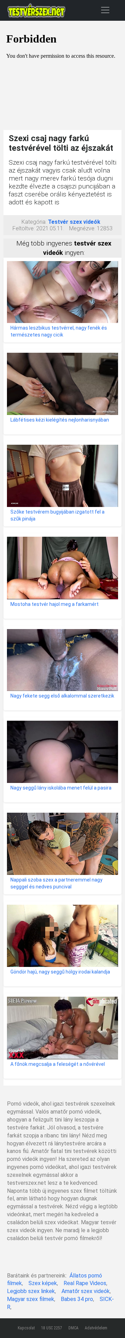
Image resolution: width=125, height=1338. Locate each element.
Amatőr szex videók (85, 1291)
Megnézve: (82, 228)
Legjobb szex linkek (31, 1291)
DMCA (73, 1328)
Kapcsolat (26, 1328)
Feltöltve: (23, 228)
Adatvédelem (96, 1328)
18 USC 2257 (51, 1328)
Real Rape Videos (85, 1283)
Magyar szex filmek (30, 1299)
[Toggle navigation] (105, 10)
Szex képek (42, 1283)
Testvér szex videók (74, 222)
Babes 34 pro (77, 1299)
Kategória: (34, 222)
